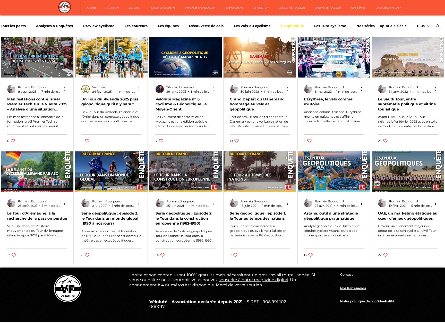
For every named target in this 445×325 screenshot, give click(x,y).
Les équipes (168, 26)
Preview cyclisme (98, 26)
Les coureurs (136, 26)
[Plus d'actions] (66, 89)
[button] (437, 26)
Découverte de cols (206, 26)
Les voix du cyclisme (252, 26)
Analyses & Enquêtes (54, 26)
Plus (421, 26)
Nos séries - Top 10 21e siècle (381, 26)
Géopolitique (292, 26)
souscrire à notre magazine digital (253, 279)
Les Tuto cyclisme (330, 26)
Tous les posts (13, 26)
